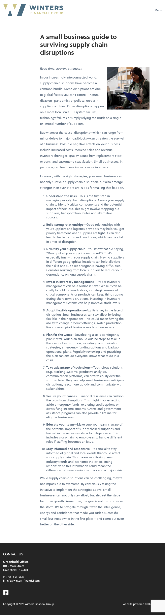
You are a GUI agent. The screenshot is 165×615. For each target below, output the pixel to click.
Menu (158, 10)
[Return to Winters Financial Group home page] (33, 10)
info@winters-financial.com (23, 580)
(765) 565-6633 (15, 577)
